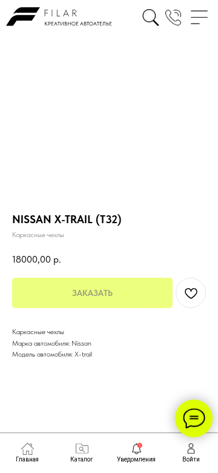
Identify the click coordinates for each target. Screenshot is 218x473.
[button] (173, 17)
